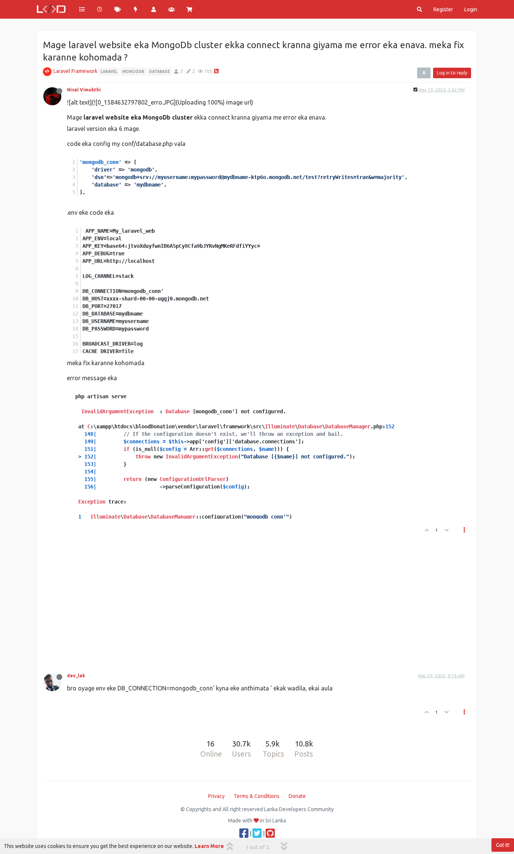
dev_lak (76, 675)
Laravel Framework (75, 71)
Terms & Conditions (257, 796)
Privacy (216, 796)
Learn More (209, 846)
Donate (297, 796)
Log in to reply (452, 72)
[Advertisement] (252, 601)
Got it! (502, 845)
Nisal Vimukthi (84, 89)
